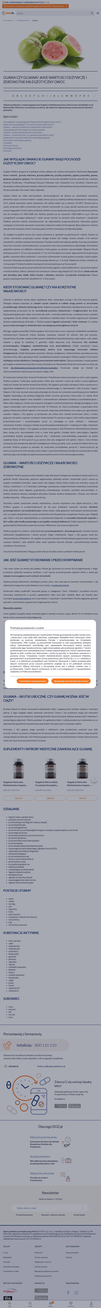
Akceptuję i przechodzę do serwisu (71, 681)
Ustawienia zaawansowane (32, 681)
